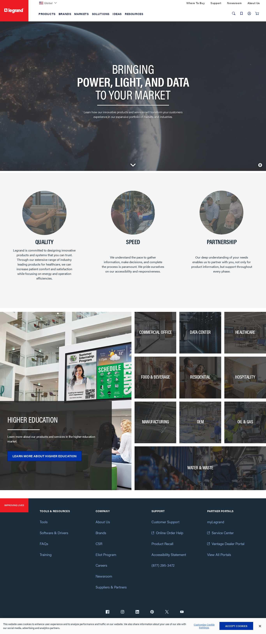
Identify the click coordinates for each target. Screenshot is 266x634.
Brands (101, 532)
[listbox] (133, 238)
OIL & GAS (245, 421)
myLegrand (215, 521)
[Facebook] (107, 612)
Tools (44, 521)
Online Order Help (169, 532)
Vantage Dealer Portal (228, 543)
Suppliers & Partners (111, 587)
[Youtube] (182, 612)
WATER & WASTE (200, 467)
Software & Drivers (54, 532)
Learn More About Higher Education (44, 456)
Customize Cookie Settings (204, 626)
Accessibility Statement (168, 554)
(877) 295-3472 (162, 565)
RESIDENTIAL (200, 376)
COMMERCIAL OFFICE (155, 332)
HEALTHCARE (245, 332)
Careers (101, 565)
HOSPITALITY (245, 376)
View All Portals (219, 554)
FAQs (44, 543)
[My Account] (249, 13)
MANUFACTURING (155, 421)
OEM (200, 421)
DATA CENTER (200, 332)
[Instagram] (122, 612)
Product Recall (162, 543)
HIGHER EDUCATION (32, 419)
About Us (103, 521)
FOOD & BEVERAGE (155, 376)
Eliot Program (106, 554)
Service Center (223, 532)
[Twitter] (167, 612)
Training (46, 554)
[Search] (233, 13)
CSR (99, 543)
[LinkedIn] (137, 612)
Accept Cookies (236, 626)
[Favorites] (241, 13)
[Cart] (257, 13)
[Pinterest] (152, 612)
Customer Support (165, 521)
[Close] (260, 626)
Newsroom (104, 576)
